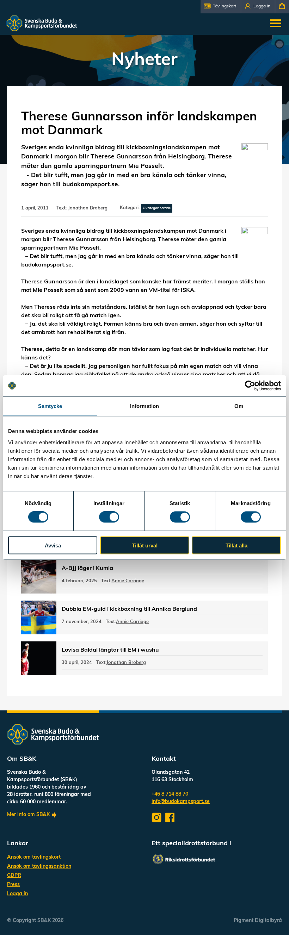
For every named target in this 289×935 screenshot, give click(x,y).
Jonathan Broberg (87, 208)
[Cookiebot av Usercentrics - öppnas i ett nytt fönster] (250, 386)
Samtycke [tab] (50, 406)
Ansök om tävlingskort (34, 857)
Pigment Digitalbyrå (258, 920)
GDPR (14, 875)
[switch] (109, 517)
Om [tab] (238, 406)
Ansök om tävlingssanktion (39, 866)
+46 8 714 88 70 (170, 794)
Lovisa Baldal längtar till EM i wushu (110, 650)
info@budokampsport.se (181, 801)
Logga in (17, 894)
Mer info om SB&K (28, 814)
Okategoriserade (157, 208)
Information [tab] (144, 406)
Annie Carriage (127, 581)
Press (13, 884)
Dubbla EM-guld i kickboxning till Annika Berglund (129, 609)
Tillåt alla (236, 545)
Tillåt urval (145, 545)
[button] (221, 6)
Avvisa (53, 545)
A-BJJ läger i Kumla (87, 568)
